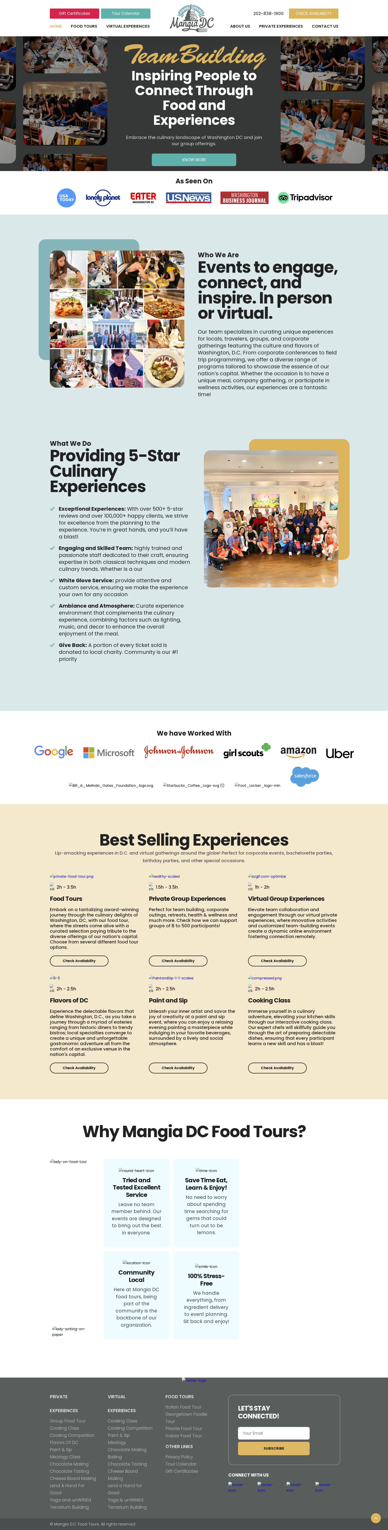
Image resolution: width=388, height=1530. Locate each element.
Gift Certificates (74, 13)
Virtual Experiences (128, 26)
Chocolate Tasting (69, 1471)
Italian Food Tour (183, 1407)
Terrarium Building (69, 1507)
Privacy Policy (179, 1457)
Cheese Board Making (73, 1478)
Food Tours (84, 26)
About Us (240, 26)
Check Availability (79, 960)
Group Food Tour (68, 1421)
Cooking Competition (72, 1435)
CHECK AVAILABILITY (314, 13)
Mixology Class (65, 1457)
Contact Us (325, 26)
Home (56, 26)
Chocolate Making (69, 1464)
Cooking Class (64, 1428)
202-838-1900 (268, 14)
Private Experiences (281, 26)
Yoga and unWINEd (70, 1500)
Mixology (117, 1443)
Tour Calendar (126, 13)
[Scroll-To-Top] (376, 1518)
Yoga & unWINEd (125, 1500)
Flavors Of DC (64, 1443)
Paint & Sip (61, 1450)
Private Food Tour (183, 1429)
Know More (194, 160)
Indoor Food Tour (183, 1436)
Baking (115, 1457)
